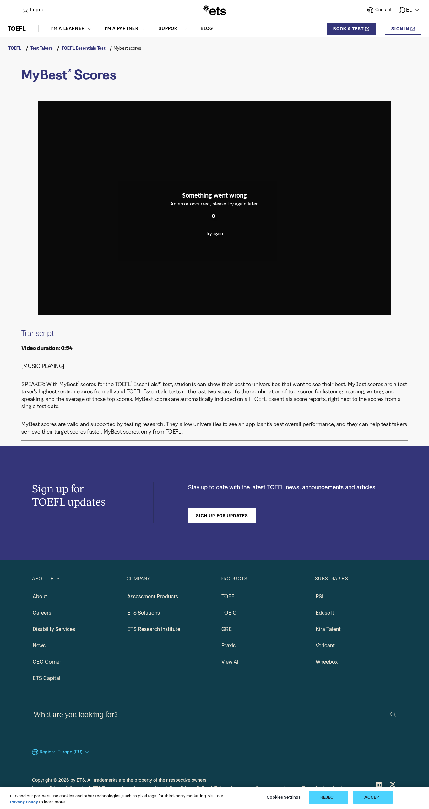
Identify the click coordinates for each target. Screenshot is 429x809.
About (40, 596)
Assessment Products (152, 596)
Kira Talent (328, 629)
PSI (319, 596)
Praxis (228, 645)
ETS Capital (46, 678)
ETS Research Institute (153, 629)
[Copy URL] (214, 217)
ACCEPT (372, 797)
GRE (226, 629)
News (39, 645)
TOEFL (229, 596)
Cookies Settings (284, 797)
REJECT (328, 797)
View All (230, 662)
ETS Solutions (143, 613)
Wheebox (327, 662)
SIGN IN (400, 28)
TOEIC (228, 613)
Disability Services (54, 629)
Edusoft (325, 613)
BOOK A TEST (348, 28)
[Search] (393, 714)
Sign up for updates (222, 515)
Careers (42, 613)
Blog (207, 28)
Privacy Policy (24, 802)
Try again (214, 234)
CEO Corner (47, 662)
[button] (71, 28)
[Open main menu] (11, 10)
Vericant (325, 645)
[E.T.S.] (214, 10)
